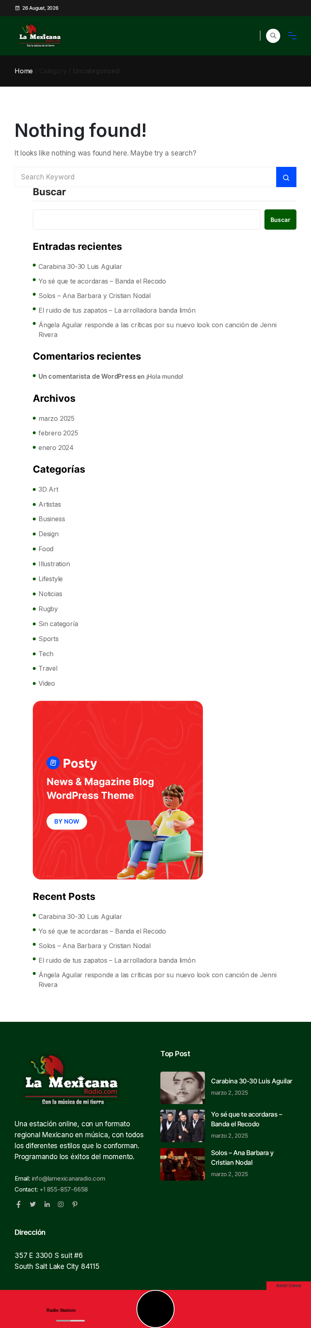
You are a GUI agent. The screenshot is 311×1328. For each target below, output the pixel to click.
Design (48, 534)
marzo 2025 (56, 418)
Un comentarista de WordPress (87, 376)
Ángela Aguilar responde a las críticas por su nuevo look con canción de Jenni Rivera (157, 330)
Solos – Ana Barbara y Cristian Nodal (94, 296)
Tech (45, 654)
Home (24, 71)
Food (45, 549)
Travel (48, 668)
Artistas (49, 504)
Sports (48, 639)
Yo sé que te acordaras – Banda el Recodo (102, 281)
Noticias (50, 594)
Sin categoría (58, 624)
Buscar (49, 192)
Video (46, 683)
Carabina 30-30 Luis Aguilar (80, 266)
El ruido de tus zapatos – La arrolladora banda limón (117, 310)
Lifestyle (50, 579)
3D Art (48, 489)
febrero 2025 (58, 433)
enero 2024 (56, 447)
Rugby (48, 609)
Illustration (54, 564)
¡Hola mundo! (164, 376)
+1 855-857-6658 (63, 1189)
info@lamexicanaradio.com (68, 1178)
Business (51, 519)
